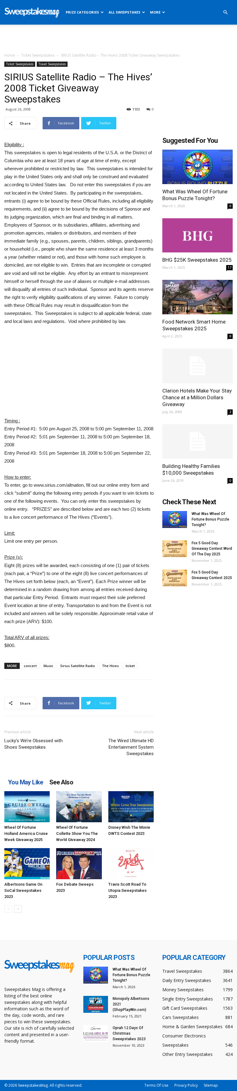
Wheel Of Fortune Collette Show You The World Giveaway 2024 (77, 833)
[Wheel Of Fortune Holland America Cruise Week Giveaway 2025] (27, 806)
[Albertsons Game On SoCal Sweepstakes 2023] (27, 863)
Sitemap (211, 1085)
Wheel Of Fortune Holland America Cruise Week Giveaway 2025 (26, 833)
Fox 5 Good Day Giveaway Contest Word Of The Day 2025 (212, 548)
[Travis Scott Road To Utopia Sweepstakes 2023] (131, 863)
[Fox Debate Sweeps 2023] (79, 863)
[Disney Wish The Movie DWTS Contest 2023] (131, 806)
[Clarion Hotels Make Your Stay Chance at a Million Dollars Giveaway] (197, 365)
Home (9, 55)
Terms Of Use (156, 1085)
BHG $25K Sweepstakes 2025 (197, 260)
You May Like (25, 782)
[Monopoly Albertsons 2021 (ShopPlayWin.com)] (95, 1004)
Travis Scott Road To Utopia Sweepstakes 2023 (127, 890)
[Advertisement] (118, 38)
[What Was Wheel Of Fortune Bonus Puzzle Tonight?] (197, 167)
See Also (61, 782)
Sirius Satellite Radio (77, 665)
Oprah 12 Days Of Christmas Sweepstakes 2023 (129, 1033)
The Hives (110, 665)
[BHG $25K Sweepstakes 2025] (197, 235)
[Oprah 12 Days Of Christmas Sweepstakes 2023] (95, 1033)
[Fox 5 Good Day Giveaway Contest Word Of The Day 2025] (174, 548)
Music (48, 665)
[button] (225, 12)
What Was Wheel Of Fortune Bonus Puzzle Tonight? (210, 519)
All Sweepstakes (124, 12)
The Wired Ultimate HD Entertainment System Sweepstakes (131, 747)
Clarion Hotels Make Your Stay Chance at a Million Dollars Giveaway (197, 397)
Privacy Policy (186, 1085)
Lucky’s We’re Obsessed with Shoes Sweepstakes (33, 744)
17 (229, 267)
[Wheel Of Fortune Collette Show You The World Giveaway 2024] (79, 806)
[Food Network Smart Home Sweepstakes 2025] (197, 297)
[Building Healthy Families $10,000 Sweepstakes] (197, 441)
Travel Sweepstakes (52, 64)
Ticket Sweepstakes (38, 55)
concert (30, 665)
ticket (130, 665)
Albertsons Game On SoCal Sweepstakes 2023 (23, 890)
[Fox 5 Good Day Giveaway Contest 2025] (174, 578)
